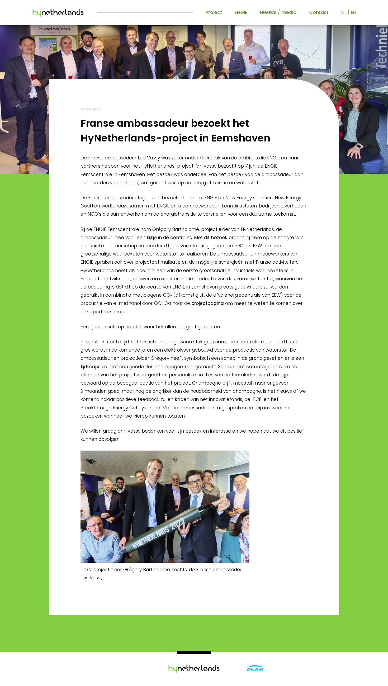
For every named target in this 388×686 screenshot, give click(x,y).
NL (344, 12)
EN (353, 12)
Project (214, 12)
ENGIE (241, 12)
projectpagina (207, 303)
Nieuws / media (278, 12)
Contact (319, 12)
